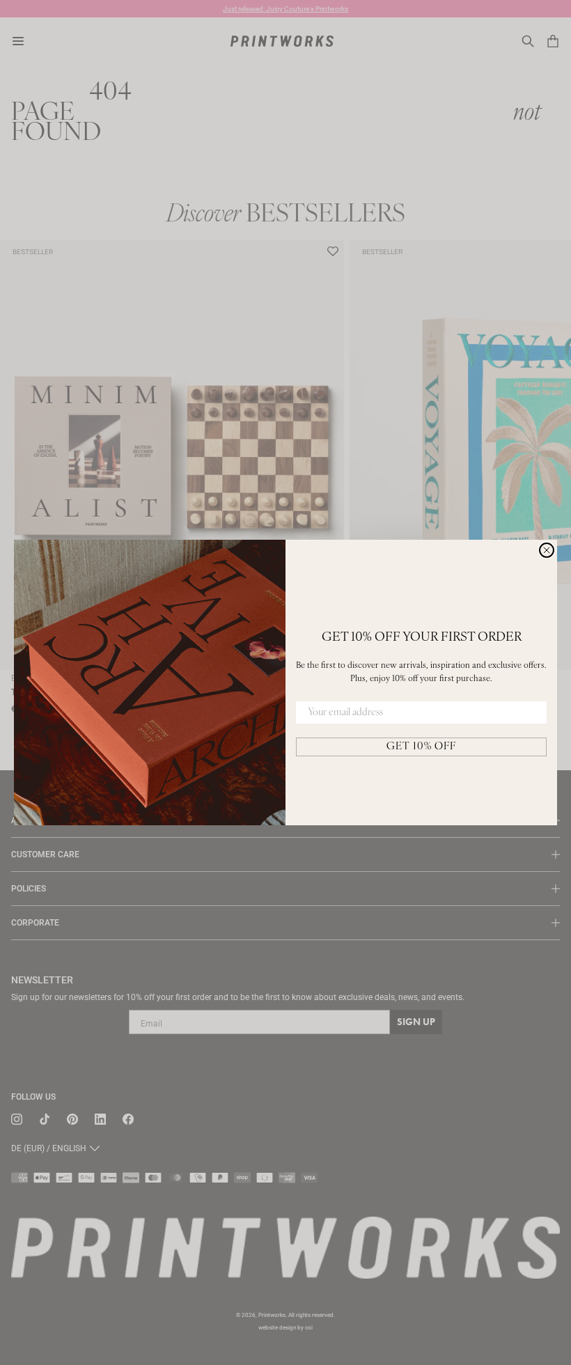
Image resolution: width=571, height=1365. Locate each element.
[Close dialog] (547, 550)
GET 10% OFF (421, 747)
